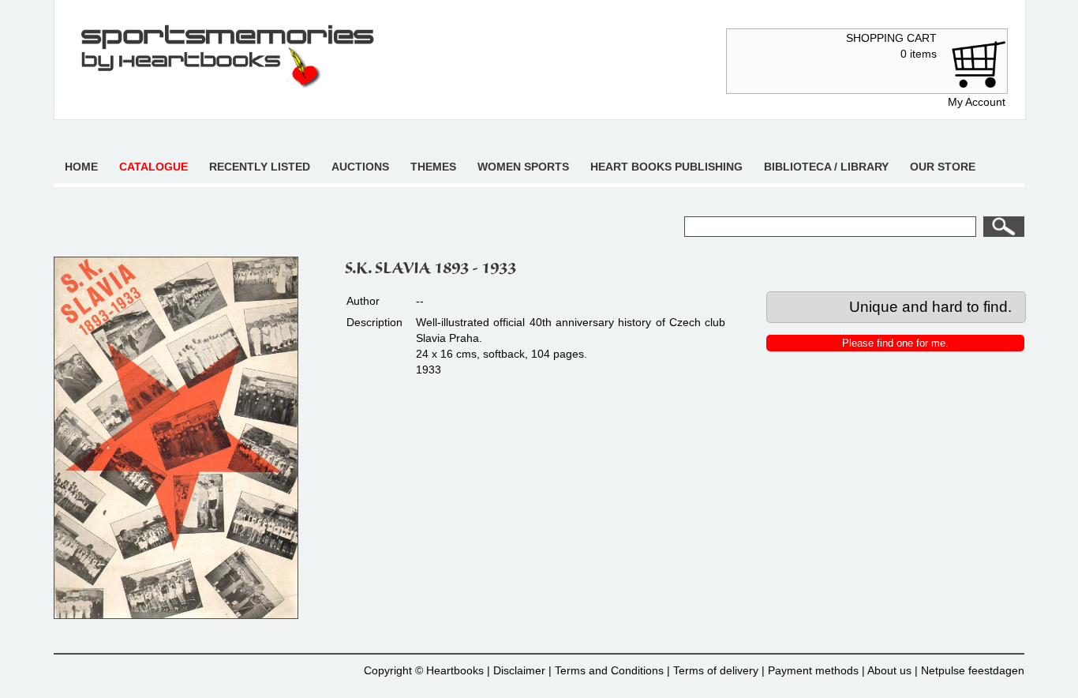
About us (889, 670)
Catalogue (153, 166)
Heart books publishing (666, 166)
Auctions (360, 166)
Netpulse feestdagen (972, 670)
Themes (433, 166)
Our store (942, 166)
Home (81, 166)
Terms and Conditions (609, 670)
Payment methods (813, 670)
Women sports (523, 166)
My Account (976, 102)
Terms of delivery (715, 670)
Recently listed (259, 166)
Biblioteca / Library (826, 166)
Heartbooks (455, 670)
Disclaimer (519, 670)
